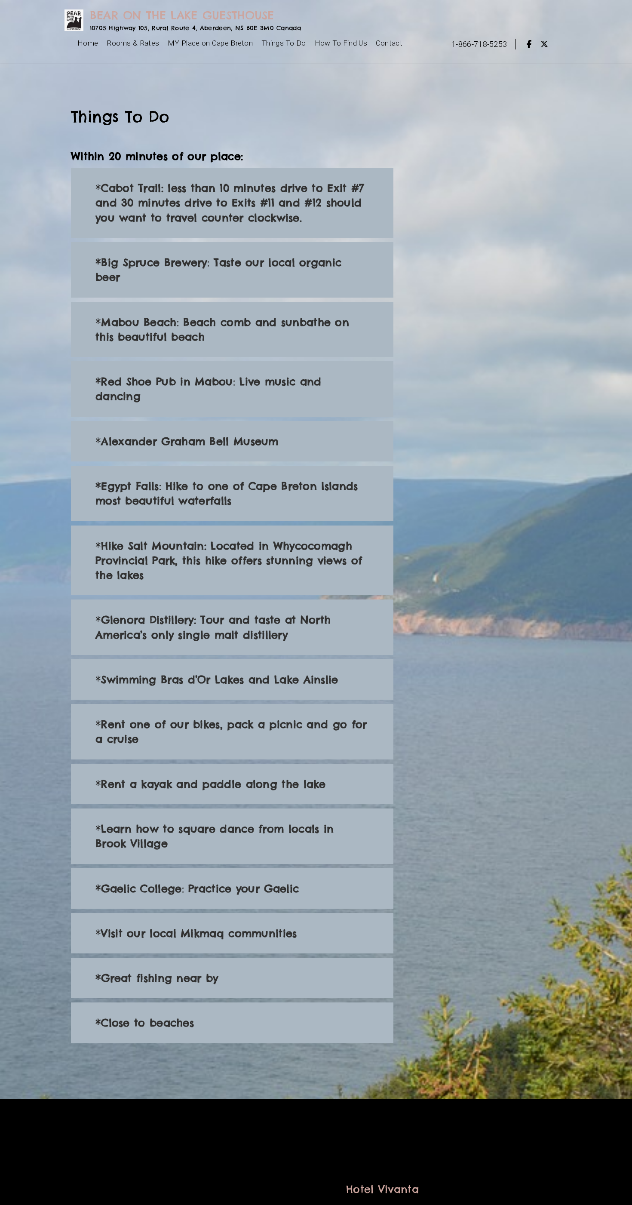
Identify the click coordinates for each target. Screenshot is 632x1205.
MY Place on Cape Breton (210, 43)
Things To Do (283, 43)
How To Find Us (341, 43)
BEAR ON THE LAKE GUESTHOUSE (182, 15)
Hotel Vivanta (382, 1189)
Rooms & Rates (133, 43)
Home (87, 43)
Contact (389, 43)
